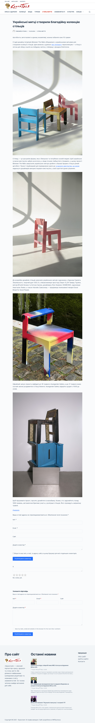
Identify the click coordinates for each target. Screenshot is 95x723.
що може (76, 166)
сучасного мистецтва (64, 166)
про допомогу (56, 45)
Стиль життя (47, 12)
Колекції (22, 12)
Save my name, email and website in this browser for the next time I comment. (38, 629)
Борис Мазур (35, 669)
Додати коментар (19, 545)
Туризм (37, 12)
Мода (30, 12)
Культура (70, 12)
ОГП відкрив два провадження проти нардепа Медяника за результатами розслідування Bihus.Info (50, 685)
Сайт (14, 536)
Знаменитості (59, 12)
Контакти (22, 1)
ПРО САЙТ (7, 1)
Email (15, 528)
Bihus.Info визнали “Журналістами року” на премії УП (48, 702)
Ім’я (14, 519)
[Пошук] (89, 12)
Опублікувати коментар (23, 558)
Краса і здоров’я (11, 12)
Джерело (16, 510)
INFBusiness (56, 720)
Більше (79, 12)
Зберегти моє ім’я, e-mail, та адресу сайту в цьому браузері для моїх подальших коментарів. (45, 553)
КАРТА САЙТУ (15, 1)
